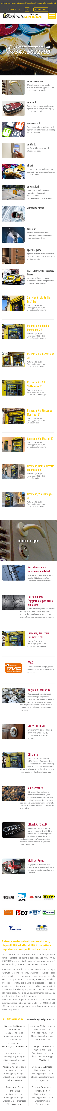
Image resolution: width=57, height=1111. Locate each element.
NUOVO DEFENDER (38, 726)
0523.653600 (16, 1080)
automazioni (33, 186)
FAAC (30, 662)
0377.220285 (44, 1060)
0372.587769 (44, 1080)
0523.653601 (16, 1104)
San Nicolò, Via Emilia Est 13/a (39, 299)
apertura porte (34, 250)
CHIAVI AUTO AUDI (37, 824)
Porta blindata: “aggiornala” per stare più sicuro (40, 600)
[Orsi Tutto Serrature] (22, 15)
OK (27, 9)
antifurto (31, 144)
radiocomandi (33, 123)
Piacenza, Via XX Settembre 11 (36, 384)
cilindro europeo (35, 81)
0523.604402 (44, 1039)
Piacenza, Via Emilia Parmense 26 (38, 327)
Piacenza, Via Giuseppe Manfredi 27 (39, 412)
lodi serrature (35, 787)
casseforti (32, 229)
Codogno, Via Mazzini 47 (40, 438)
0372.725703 (44, 1104)
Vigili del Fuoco (36, 860)
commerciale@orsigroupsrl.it (39, 1019)
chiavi (30, 165)
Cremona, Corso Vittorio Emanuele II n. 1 (40, 467)
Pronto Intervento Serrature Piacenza (40, 272)
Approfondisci (41, 9)
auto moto (32, 102)
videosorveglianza (35, 208)
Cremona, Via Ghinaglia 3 (40, 496)
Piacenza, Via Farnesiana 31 (40, 356)
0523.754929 (16, 1043)
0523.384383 (16, 1063)
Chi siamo (33, 754)
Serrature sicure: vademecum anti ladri (39, 569)
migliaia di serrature (39, 689)
